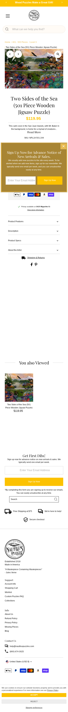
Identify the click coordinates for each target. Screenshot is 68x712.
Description (13, 231)
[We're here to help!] (40, 513)
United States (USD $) (19, 661)
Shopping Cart (11, 588)
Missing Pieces (11, 627)
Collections (10, 601)
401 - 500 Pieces (20, 42)
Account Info (10, 584)
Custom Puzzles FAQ (14, 596)
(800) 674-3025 (17, 651)
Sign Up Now (34, 481)
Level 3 (33, 42)
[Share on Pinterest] (36, 265)
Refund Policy (11, 618)
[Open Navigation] (8, 16)
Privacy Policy (52, 690)
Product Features (15, 221)
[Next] (18, 54)
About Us (9, 614)
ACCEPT (34, 695)
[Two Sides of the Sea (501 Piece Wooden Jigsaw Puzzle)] (19, 387)
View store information (35, 210)
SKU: (26, 138)
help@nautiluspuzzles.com (22, 646)
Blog (7, 631)
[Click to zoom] (58, 54)
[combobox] (36, 29)
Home (7, 42)
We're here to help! (53, 511)
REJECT (34, 701)
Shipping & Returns (36, 258)
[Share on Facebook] (32, 265)
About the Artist (14, 250)
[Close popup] (63, 146)
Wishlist (8, 592)
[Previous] (10, 54)
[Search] (6, 29)
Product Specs (14, 240)
